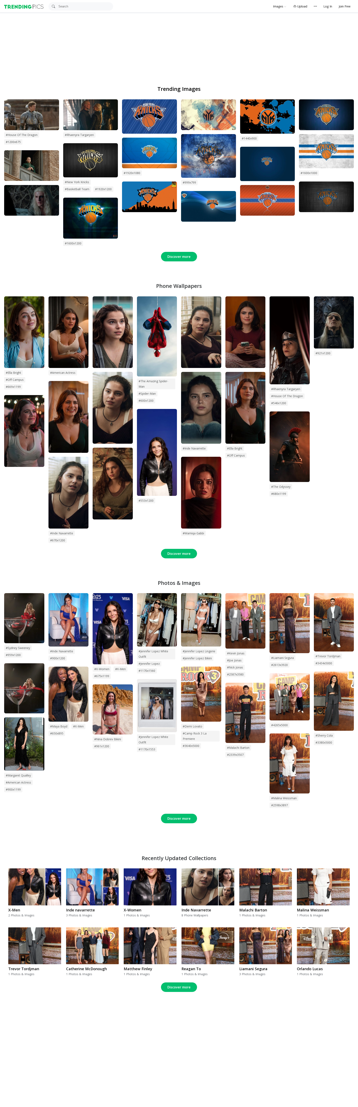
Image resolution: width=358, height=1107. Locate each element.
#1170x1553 (147, 749)
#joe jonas (234, 660)
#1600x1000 (309, 173)
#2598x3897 (279, 805)
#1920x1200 (103, 189)
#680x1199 (278, 494)
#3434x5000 (324, 663)
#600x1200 (146, 401)
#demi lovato (192, 726)
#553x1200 (146, 500)
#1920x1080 (132, 173)
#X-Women (101, 669)
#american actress (62, 373)
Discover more (179, 256)
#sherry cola (324, 735)
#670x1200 (57, 540)
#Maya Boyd (58, 726)
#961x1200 (101, 746)
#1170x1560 (147, 671)
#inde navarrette (61, 533)
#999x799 (189, 182)
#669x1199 (13, 387)
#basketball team (77, 189)
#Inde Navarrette (194, 448)
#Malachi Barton (238, 748)
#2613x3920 (279, 665)
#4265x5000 (279, 725)
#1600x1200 (73, 243)
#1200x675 (13, 142)
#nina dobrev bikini (107, 739)
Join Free (345, 6)
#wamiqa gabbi (193, 533)
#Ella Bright (234, 448)
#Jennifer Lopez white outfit (153, 739)
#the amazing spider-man (153, 383)
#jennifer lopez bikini (197, 658)
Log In (327, 6)
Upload (301, 6)
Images (278, 6)
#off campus (15, 380)
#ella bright (13, 373)
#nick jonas (235, 667)
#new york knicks (77, 182)
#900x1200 (57, 658)
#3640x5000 (191, 746)
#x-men (78, 726)
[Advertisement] (179, 44)
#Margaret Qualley (18, 775)
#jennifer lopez (149, 664)
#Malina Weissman (284, 798)
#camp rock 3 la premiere (195, 736)
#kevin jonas (235, 653)
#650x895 (56, 733)
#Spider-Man (147, 393)
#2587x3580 (235, 674)
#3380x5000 (324, 742)
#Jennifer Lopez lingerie (199, 651)
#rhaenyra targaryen (79, 135)
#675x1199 (101, 676)
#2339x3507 (235, 755)
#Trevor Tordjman (328, 656)
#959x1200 (13, 655)
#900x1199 (13, 789)
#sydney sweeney (18, 648)
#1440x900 (249, 138)
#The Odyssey (280, 487)
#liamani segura (282, 658)
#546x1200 (278, 403)
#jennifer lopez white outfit (153, 654)
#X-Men (120, 669)
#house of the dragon (21, 135)
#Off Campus (236, 455)
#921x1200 (323, 353)
